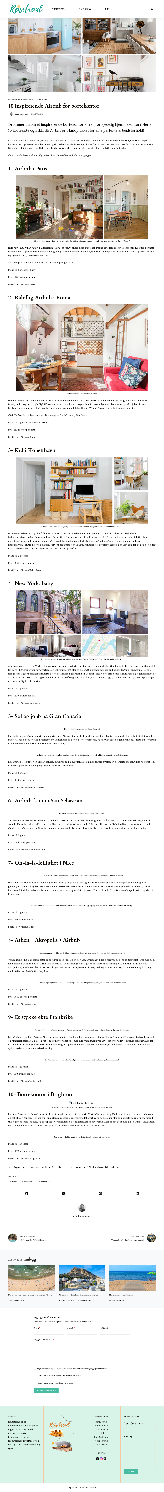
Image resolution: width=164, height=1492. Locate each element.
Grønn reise (101, 1429)
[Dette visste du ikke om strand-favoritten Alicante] (31, 1278)
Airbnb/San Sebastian (33, 849)
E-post (71, 1328)
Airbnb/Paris (28, 284)
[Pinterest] (100, 1193)
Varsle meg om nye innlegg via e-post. (55, 1383)
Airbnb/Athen (28, 1003)
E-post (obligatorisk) (135, 1423)
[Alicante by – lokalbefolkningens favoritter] (82, 1278)
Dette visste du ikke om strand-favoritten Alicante (30, 1294)
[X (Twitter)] (63, 1193)
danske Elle (104, 537)
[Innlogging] (152, 9)
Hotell (101, 1433)
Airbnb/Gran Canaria (32, 787)
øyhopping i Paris (63, 262)
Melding (128, 1436)
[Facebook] (26, 1193)
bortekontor (28, 1181)
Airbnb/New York (30, 702)
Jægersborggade (104, 540)
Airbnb (13, 1181)
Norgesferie (101, 1440)
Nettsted (104, 1328)
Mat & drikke (22, 99)
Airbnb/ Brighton (30, 1158)
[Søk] (146, 9)
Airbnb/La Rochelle (31, 1081)
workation (44, 1181)
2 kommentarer (84, 1300)
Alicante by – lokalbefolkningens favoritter (78, 1294)
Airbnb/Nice (27, 926)
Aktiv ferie (101, 1421)
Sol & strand (35, 99)
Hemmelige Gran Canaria (121, 1294)
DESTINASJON (59, 9)
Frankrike (12, 99)
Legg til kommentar (44, 1339)
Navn (37, 1328)
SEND (131, 1471)
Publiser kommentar (46, 1390)
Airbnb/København (31, 570)
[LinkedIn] (137, 1193)
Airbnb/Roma (28, 436)
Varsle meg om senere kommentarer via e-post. (60, 1375)
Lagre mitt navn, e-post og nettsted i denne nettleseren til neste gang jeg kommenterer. (72, 1369)
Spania (44, 99)
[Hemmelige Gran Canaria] (132, 1278)
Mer (107, 9)
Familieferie (101, 1425)
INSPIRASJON (86, 9)
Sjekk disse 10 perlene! (104, 1167)
